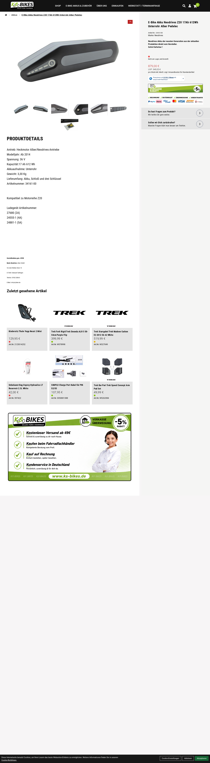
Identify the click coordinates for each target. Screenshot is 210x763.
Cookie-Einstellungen (170, 758)
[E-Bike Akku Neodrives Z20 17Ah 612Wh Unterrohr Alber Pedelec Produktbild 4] (79, 110)
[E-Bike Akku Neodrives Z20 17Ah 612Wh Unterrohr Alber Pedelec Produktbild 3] (60, 110)
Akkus (14, 15)
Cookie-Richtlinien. (9, 760)
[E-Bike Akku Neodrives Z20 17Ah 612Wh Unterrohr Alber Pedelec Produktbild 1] (21, 110)
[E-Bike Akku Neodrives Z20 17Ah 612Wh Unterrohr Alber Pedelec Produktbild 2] (40, 110)
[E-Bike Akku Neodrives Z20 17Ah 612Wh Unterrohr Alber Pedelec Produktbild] (70, 61)
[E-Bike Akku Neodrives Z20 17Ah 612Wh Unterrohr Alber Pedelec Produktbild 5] (99, 110)
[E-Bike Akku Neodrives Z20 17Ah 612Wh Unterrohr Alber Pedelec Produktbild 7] (69, 125)
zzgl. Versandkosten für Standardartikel (179, 72)
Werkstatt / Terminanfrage (144, 5)
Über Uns (102, 5)
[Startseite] (6, 15)
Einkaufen (117, 5)
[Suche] (184, 6)
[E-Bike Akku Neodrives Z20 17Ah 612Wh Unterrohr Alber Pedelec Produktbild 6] (118, 110)
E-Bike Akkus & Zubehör (79, 5)
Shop (58, 5)
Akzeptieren (201, 758)
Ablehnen (188, 758)
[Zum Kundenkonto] (190, 6)
